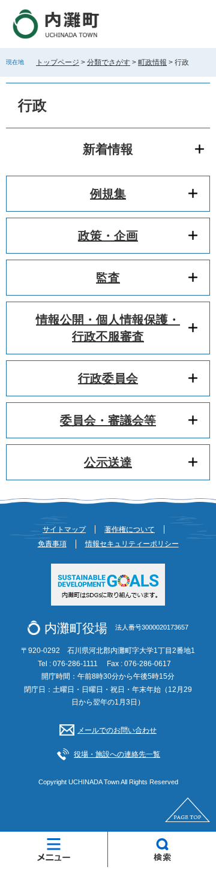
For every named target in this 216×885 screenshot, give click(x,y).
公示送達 (108, 462)
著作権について (129, 529)
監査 (108, 277)
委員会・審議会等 (108, 420)
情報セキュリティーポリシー (132, 544)
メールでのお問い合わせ (117, 730)
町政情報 (152, 62)
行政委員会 (108, 378)
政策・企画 (108, 235)
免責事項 (52, 544)
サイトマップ (64, 529)
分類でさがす (108, 62)
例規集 (108, 193)
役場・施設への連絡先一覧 (117, 754)
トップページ (57, 62)
